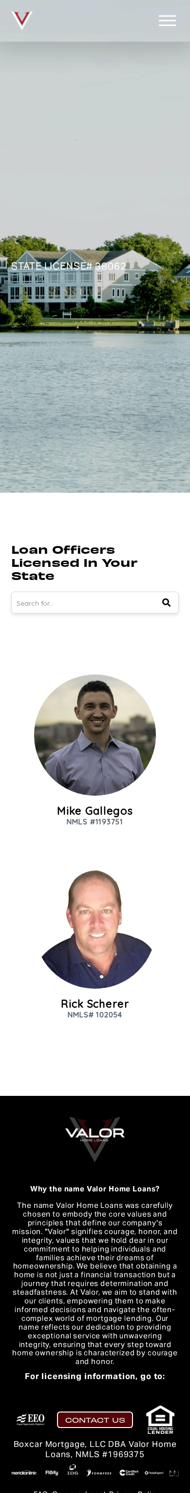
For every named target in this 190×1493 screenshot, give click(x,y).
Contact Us (95, 1419)
